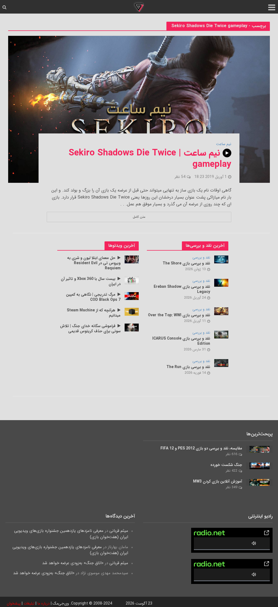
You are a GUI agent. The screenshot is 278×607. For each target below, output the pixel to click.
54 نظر (180, 177)
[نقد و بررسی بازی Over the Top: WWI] (221, 311)
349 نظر (231, 487)
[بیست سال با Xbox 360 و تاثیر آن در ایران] (132, 280)
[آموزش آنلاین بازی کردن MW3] (259, 482)
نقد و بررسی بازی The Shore (186, 263)
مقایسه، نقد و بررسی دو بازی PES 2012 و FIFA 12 (201, 448)
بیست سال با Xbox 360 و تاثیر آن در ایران (91, 281)
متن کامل (139, 216)
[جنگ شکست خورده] (259, 465)
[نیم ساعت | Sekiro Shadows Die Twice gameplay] (139, 109)
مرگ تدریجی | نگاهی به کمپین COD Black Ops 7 (93, 297)
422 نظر (231, 471)
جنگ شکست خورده (226, 465)
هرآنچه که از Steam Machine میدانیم (94, 313)
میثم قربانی (118, 531)
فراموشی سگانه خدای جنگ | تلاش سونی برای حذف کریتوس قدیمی (90, 329)
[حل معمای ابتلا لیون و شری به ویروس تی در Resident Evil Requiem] (132, 259)
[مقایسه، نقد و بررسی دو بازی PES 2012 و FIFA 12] (259, 449)
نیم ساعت (223, 144)
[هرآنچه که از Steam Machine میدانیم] (132, 311)
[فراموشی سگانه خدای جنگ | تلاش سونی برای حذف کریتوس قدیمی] (132, 327)
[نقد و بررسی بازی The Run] (221, 363)
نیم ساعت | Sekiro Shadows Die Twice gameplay (150, 159)
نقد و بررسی (201, 257)
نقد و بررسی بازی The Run (188, 367)
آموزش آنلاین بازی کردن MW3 (217, 481)
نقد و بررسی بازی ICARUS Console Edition (181, 341)
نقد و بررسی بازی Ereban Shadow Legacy (182, 289)
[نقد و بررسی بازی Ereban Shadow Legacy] (221, 282)
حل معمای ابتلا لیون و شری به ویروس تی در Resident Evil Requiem (94, 263)
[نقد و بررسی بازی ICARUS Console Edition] (221, 334)
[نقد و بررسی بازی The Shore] (221, 259)
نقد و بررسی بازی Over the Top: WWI (179, 315)
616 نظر (231, 454)
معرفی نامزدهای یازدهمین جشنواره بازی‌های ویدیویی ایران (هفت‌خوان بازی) (71, 534)
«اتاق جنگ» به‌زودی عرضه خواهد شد (72, 563)
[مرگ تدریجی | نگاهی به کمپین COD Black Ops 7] (132, 296)
